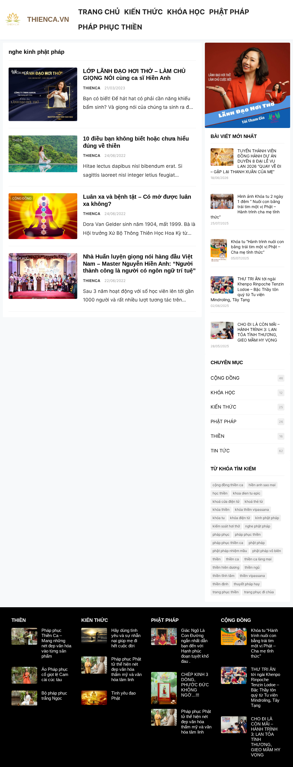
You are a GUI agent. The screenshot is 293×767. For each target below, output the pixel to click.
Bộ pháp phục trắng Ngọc (54, 696)
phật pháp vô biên (266, 551)
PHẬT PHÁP (223, 421)
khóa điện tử (240, 518)
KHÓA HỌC (20, 73)
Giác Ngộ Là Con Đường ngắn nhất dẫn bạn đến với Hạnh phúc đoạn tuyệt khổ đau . (195, 646)
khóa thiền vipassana (252, 509)
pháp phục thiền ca (228, 543)
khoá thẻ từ (254, 501)
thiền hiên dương (226, 567)
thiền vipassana (252, 575)
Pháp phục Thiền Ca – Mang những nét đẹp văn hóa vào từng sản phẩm (56, 643)
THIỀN (17, 140)
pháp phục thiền (248, 534)
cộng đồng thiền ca (228, 485)
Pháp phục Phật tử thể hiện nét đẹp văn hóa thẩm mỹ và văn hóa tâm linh (126, 669)
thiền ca (232, 559)
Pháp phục (221, 534)
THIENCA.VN (48, 19)
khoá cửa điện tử (226, 501)
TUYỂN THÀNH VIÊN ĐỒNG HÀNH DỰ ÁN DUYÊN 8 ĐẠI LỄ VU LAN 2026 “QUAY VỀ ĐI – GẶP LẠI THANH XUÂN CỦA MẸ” (246, 161)
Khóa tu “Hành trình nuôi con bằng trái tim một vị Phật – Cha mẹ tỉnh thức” (257, 246)
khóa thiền (221, 509)
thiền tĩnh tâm (223, 575)
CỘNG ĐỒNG (21, 198)
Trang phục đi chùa (259, 592)
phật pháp (257, 543)
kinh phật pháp (267, 518)
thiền (217, 559)
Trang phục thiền (226, 592)
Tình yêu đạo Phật (123, 696)
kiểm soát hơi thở (226, 526)
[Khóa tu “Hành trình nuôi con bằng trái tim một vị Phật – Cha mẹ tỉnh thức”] (219, 251)
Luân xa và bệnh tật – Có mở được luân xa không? (137, 200)
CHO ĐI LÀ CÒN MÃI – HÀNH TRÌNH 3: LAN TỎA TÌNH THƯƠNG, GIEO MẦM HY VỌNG (258, 332)
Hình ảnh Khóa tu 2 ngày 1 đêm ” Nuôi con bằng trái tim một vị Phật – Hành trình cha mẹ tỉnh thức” (247, 207)
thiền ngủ (252, 567)
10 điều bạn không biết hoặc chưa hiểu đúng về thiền (136, 142)
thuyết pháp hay (247, 584)
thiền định (220, 584)
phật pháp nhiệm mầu (230, 551)
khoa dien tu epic (246, 493)
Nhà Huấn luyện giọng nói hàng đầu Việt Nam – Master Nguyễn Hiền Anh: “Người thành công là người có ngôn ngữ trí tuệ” (139, 263)
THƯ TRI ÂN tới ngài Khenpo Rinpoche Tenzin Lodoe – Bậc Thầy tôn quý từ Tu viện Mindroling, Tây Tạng (247, 289)
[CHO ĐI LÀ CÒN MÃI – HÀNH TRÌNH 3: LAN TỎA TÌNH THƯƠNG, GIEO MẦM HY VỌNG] (222, 331)
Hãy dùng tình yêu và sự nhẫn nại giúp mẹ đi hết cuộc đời (125, 638)
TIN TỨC (220, 451)
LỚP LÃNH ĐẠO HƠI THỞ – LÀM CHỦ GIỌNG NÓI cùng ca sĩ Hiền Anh (134, 74)
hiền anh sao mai (262, 485)
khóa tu (219, 518)
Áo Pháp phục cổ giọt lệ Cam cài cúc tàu (54, 674)
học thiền (220, 493)
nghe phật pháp (257, 526)
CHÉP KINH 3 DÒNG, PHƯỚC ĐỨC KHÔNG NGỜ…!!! (195, 684)
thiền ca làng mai (258, 559)
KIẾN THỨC (223, 407)
